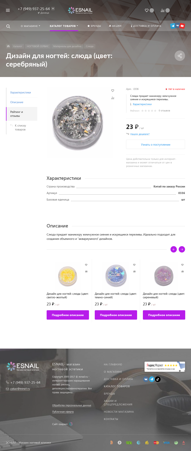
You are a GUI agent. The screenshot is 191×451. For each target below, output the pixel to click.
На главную (113, 364)
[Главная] (8, 46)
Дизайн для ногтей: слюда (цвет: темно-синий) (116, 295)
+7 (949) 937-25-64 (34, 8)
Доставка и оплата (118, 379)
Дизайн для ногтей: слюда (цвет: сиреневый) (164, 295)
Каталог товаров (117, 386)
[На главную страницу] (80, 10)
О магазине (113, 371)
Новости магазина (119, 411)
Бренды (109, 393)
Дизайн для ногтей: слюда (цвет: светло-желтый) (67, 295)
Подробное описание (68, 315)
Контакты (111, 419)
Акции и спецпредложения (118, 402)
